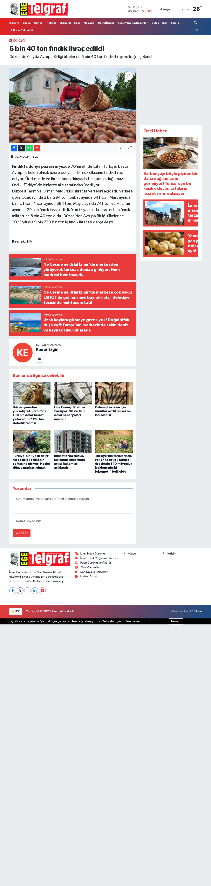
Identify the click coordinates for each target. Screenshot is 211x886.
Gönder (22, 533)
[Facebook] (12, 590)
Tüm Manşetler (90, 567)
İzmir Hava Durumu (92, 553)
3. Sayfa (14, 23)
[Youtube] (42, 590)
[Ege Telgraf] (38, 9)
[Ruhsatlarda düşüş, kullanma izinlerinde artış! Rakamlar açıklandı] (73, 441)
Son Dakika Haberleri (94, 571)
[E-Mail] (39, 359)
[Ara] (196, 22)
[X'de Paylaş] (21, 148)
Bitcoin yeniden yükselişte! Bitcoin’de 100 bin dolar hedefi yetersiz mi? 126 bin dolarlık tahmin (30, 415)
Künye (132, 553)
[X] (20, 590)
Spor (77, 23)
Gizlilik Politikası (156, 621)
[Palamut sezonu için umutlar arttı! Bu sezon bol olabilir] (114, 393)
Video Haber (160, 23)
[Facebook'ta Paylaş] (14, 148)
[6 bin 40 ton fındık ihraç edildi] (72, 105)
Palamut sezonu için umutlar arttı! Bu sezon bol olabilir (113, 411)
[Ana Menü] (196, 30)
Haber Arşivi (88, 576)
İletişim (171, 553)
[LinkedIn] (35, 590)
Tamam (176, 621)
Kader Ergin (47, 350)
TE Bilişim (196, 611)
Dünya (26, 23)
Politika (51, 23)
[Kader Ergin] (23, 352)
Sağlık (175, 23)
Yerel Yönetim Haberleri (133, 23)
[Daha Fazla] (37, 148)
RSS (17, 611)
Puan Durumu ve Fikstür (95, 562)
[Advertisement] (171, 94)
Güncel (38, 23)
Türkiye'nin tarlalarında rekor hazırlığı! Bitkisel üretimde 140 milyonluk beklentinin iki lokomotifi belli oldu (113, 463)
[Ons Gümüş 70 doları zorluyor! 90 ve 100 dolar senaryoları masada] (73, 393)
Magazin (89, 23)
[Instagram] (27, 590)
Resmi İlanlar (106, 23)
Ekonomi (65, 23)
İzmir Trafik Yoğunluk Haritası (99, 558)
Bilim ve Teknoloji (22, 30)
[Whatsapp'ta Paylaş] (29, 148)
